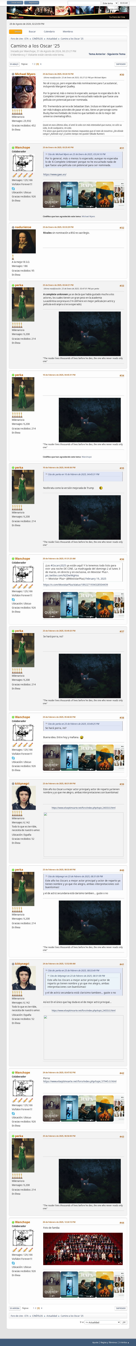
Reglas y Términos (109, 1342)
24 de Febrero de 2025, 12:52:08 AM (59, 963)
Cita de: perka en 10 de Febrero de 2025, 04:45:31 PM (73, 474)
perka (19, 285)
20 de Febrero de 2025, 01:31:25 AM (59, 558)
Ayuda (95, 1342)
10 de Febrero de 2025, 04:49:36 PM (59, 467)
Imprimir (121, 64)
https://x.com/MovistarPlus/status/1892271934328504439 (75, 584)
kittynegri (22, 783)
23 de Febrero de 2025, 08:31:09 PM (59, 783)
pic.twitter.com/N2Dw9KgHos (62, 575)
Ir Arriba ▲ (124, 1342)
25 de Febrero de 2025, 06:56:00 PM (59, 1136)
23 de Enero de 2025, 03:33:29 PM (58, 227)
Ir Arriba (14, 1308)
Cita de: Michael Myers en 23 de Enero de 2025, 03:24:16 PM (76, 154)
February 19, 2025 (95, 578)
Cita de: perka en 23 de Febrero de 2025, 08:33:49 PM (73, 970)
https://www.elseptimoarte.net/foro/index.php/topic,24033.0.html (83, 807)
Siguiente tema (116, 54)
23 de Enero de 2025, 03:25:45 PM (58, 147)
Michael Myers (25, 74)
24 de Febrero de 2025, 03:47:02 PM (59, 1072)
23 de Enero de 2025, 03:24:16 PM (58, 74)
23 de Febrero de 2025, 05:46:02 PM (59, 717)
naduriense (23, 227)
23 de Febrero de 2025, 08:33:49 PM (59, 869)
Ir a (81, 1322)
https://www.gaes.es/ (54, 174)
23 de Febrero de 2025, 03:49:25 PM (59, 630)
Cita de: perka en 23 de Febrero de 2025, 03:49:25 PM (73, 723)
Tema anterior (97, 54)
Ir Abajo (14, 64)
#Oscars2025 (58, 565)
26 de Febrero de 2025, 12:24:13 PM (59, 1222)
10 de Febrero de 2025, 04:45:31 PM (59, 374)
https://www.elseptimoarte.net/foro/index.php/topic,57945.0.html (79, 1081)
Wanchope (22, 147)
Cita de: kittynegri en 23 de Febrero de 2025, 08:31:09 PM (75, 876)
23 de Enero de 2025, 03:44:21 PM (58, 285)
